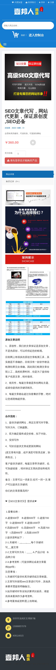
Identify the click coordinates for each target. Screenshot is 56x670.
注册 (52, 2)
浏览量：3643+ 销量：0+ (15, 128)
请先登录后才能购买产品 (23, 160)
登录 (43, 2)
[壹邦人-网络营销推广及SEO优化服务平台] (19, 658)
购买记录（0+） (13, 181)
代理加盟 (18, 2)
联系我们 (32, 2)
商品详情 (10, 174)
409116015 (18, 636)
